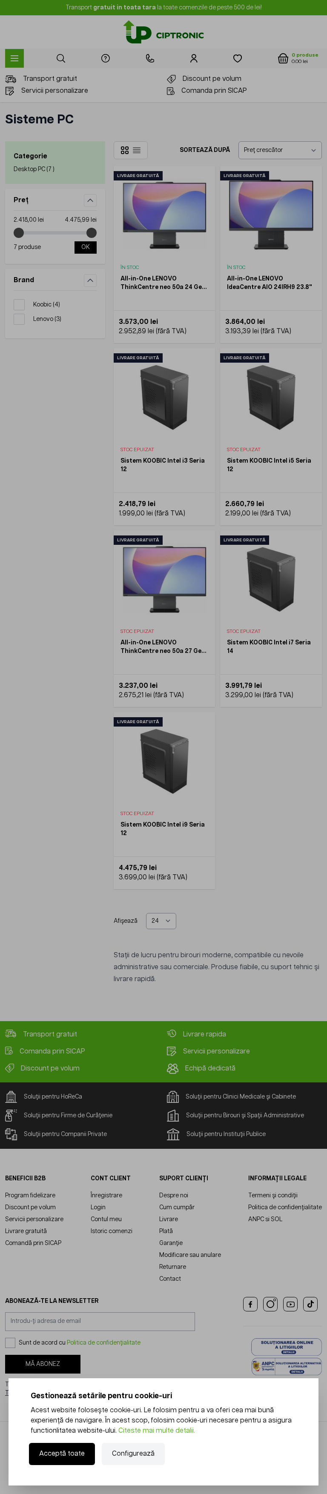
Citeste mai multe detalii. (156, 1430)
